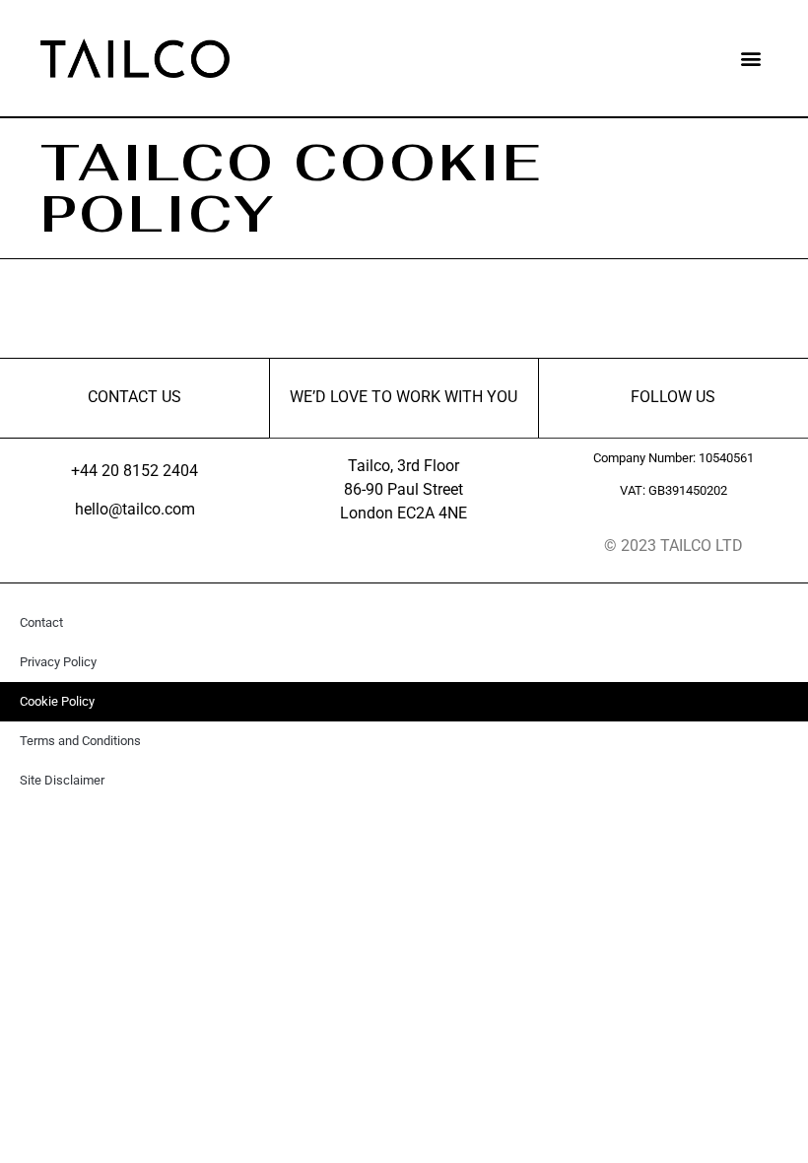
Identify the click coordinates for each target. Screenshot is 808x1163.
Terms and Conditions (80, 740)
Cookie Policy (57, 701)
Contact (41, 622)
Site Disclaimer (62, 780)
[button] (751, 58)
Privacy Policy (58, 661)
